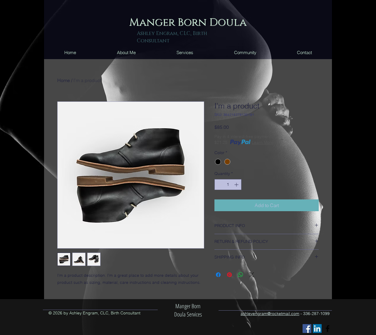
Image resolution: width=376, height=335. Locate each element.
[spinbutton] (228, 184)
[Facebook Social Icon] (307, 328)
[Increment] (237, 184)
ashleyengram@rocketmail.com (270, 313)
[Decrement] (219, 184)
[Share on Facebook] (218, 274)
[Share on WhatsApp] (240, 274)
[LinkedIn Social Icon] (317, 328)
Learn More (262, 142)
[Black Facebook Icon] (327, 328)
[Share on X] (251, 274)
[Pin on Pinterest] (229, 274)
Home (63, 80)
